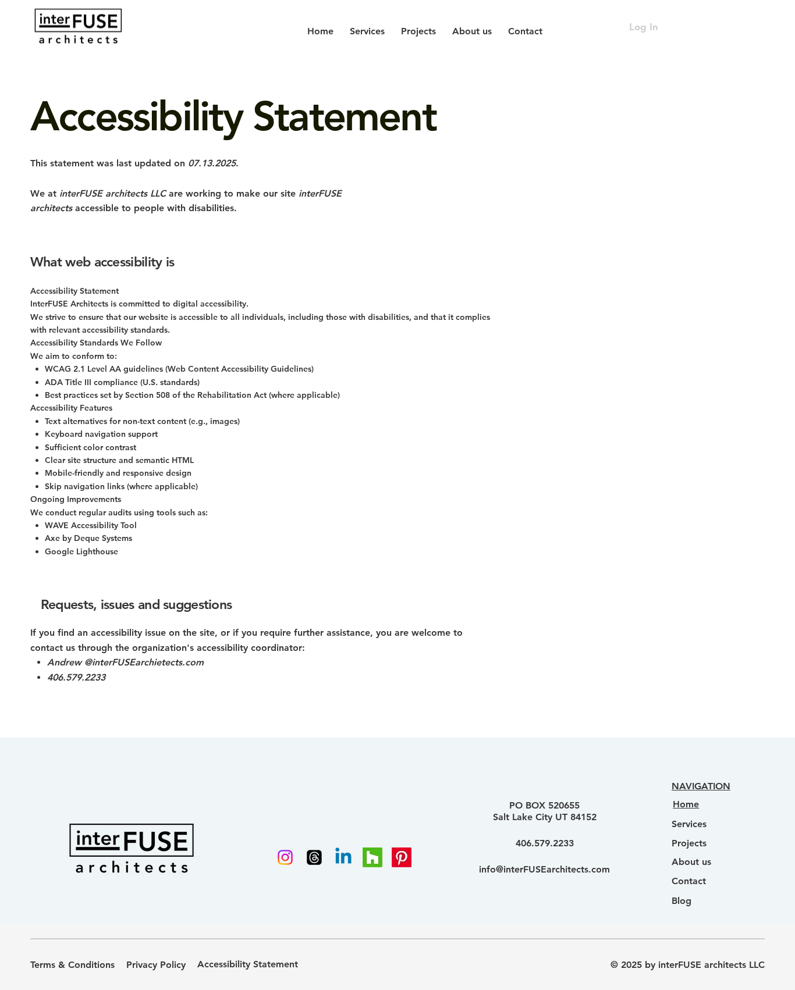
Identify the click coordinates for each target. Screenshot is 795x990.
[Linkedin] (343, 857)
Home (686, 804)
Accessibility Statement (247, 964)
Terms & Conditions (72, 964)
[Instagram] (285, 857)
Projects (689, 843)
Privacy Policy (156, 964)
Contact (689, 880)
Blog (681, 900)
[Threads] (314, 857)
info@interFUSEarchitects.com (544, 869)
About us (691, 861)
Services (689, 823)
